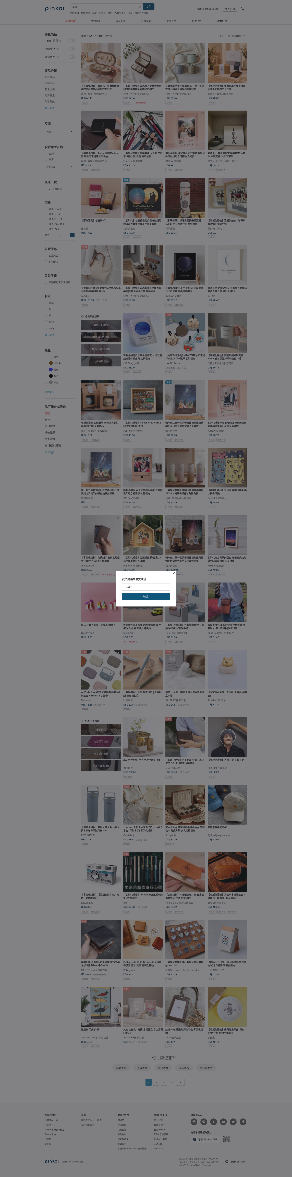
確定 (146, 596)
